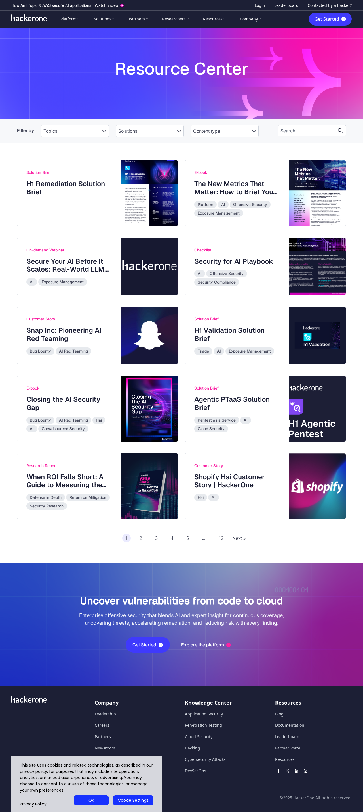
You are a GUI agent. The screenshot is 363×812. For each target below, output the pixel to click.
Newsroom (105, 748)
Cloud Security (198, 736)
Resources (213, 19)
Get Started (327, 19)
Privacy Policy (33, 804)
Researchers (174, 19)
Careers (102, 725)
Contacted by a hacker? (330, 5)
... (203, 538)
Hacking (192, 748)
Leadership (105, 714)
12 (220, 538)
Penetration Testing (203, 725)
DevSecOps (195, 770)
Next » (239, 538)
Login (260, 5)
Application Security (204, 714)
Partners (137, 19)
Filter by (25, 130)
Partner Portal (288, 748)
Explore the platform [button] (202, 644)
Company (249, 19)
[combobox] (75, 128)
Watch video (106, 5)
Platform (68, 19)
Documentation (289, 725)
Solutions (102, 19)
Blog (279, 714)
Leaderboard (286, 5)
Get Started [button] (144, 644)
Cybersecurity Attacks (205, 759)
